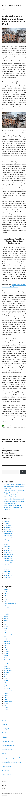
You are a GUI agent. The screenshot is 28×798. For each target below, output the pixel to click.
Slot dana (5, 733)
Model (5, 657)
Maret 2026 (7, 525)
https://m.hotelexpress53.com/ (11, 762)
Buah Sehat (7, 608)
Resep (5, 678)
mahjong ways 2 (7, 749)
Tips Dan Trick (8, 691)
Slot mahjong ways (7, 741)
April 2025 (7, 546)
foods (5, 628)
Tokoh (6, 693)
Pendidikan (7, 668)
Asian (5, 597)
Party (5, 666)
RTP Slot (4, 724)
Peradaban (7, 672)
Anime (6, 595)
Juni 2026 (6, 521)
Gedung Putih (13, 427)
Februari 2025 (8, 550)
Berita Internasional (10, 603)
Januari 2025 (7, 552)
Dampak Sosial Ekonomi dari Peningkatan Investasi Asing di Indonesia (13, 507)
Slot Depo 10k (6, 729)
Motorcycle (7, 660)
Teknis (6, 687)
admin (6, 425)
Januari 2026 (7, 529)
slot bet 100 (5, 720)
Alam (5, 591)
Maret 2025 (7, 548)
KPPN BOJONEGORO (11, 5)
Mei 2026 (6, 523)
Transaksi (6, 697)
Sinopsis (6, 685)
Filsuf (5, 624)
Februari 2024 (8, 575)
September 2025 (8, 538)
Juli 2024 (6, 565)
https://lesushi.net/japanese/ (11, 758)
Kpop (5, 645)
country (6, 616)
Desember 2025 (8, 531)
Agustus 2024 (8, 563)
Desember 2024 (8, 554)
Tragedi (6, 695)
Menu (4, 9)
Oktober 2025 (8, 535)
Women (6, 709)
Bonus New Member (8, 745)
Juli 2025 (6, 540)
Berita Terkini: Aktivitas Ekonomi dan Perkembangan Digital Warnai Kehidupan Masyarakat (14, 501)
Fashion (6, 618)
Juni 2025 (6, 542)
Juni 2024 (6, 567)
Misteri (6, 655)
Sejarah (6, 680)
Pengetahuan (8, 670)
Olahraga (6, 662)
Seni (5, 682)
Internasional (8, 635)
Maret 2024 (7, 573)
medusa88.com (6, 766)
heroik (18, 427)
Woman (6, 707)
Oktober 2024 (8, 558)
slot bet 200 (5, 770)
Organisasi (7, 664)
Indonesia (7, 633)
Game (5, 630)
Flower (6, 626)
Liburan (6, 649)
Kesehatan (7, 641)
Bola (5, 605)
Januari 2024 (7, 577)
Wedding (6, 703)
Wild (5, 705)
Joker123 (4, 737)
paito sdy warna (6, 774)
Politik (6, 676)
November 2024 (8, 556)
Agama (6, 589)
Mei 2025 (6, 544)
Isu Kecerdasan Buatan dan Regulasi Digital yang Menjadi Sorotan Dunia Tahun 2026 (14, 486)
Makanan (6, 651)
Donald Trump (5, 427)
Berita (16, 425)
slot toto (4, 753)
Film (5, 622)
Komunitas (7, 643)
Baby (5, 599)
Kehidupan (7, 637)
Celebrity (6, 614)
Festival (6, 620)
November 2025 (8, 533)
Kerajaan (6, 639)
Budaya (6, 610)
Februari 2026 (8, 527)
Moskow (23, 427)
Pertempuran (5, 429)
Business (6, 612)
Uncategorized (8, 701)
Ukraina (11, 429)
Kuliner (6, 647)
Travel (5, 699)
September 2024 (8, 560)
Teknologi (7, 689)
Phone (5, 674)
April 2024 (7, 571)
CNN (21, 425)
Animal (6, 593)
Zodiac (6, 712)
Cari (3, 468)
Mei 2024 (6, 569)
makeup (6, 653)
